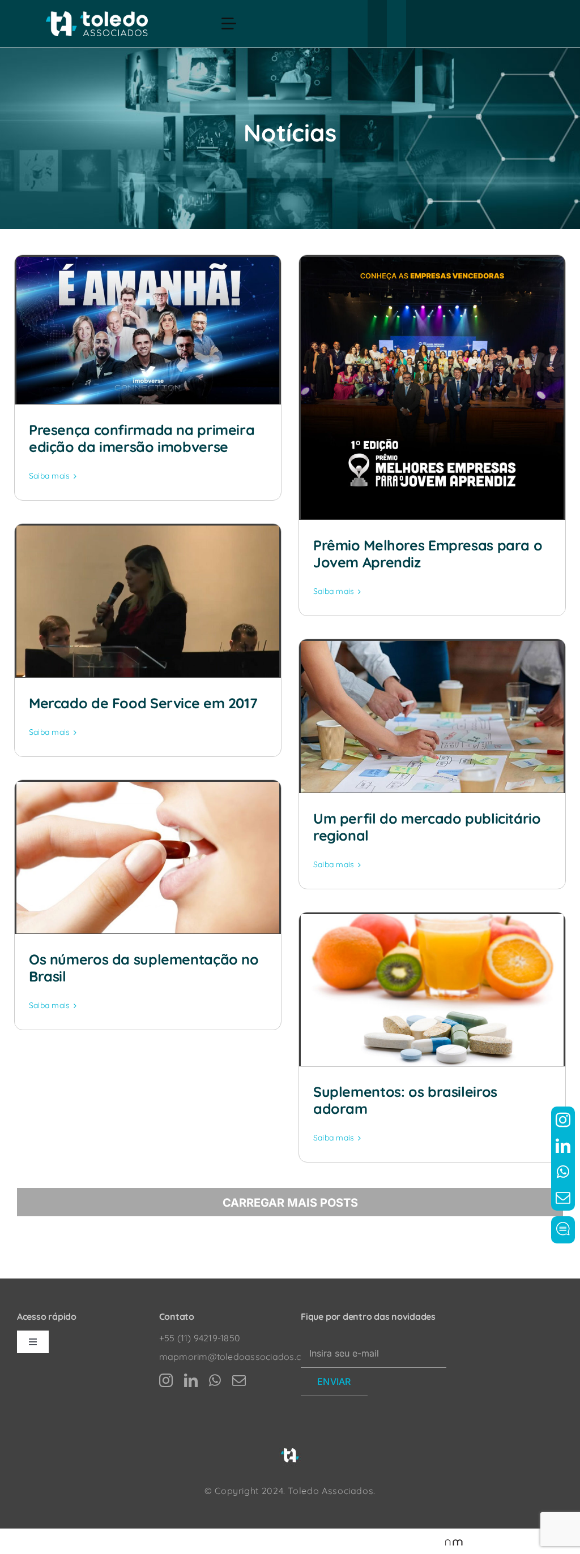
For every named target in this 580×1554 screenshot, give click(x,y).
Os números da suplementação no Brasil (144, 967)
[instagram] (563, 1119)
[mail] (563, 1197)
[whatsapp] (563, 1171)
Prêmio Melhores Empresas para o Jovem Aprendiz (427, 553)
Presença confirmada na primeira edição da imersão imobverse (141, 438)
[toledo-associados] (97, 15)
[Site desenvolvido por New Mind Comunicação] (448, 1542)
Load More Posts (290, 1202)
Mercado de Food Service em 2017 (143, 703)
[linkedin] (563, 1145)
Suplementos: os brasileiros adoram (405, 1100)
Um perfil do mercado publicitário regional (427, 827)
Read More (50, 476)
